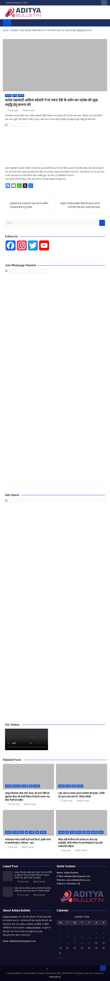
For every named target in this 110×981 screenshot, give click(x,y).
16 (103, 938)
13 (82, 938)
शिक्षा (31, 786)
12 (75, 938)
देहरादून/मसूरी (17, 786)
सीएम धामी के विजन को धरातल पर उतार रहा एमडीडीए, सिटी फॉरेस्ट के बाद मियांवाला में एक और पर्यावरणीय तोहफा (80, 843)
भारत (21, 832)
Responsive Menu (104, 2)
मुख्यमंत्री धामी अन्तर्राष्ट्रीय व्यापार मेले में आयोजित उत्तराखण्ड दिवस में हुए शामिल (29, 205)
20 (82, 943)
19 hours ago (13, 804)
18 (67, 943)
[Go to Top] (103, 968)
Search (102, 223)
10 (60, 938)
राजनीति (25, 786)
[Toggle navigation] (14, 22)
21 (89, 943)
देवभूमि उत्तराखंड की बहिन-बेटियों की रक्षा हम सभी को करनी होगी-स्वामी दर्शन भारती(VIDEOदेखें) (80, 205)
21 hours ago (66, 801)
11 (67, 938)
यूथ (26, 832)
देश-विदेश (15, 832)
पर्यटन (14, 96)
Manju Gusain (29, 110)
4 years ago (13, 110)
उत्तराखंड (8, 96)
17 (60, 943)
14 (89, 938)
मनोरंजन (78, 832)
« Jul (59, 957)
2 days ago (12, 847)
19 (75, 943)
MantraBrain (55, 977)
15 (96, 938)
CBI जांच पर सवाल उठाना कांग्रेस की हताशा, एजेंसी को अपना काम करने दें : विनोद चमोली (32, 889)
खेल (67, 832)
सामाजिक (20, 96)
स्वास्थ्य (101, 832)
